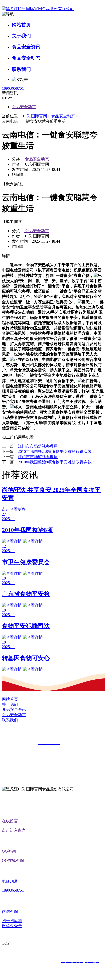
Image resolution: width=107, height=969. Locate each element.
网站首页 (21, 24)
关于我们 (22, 35)
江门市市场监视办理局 (38, 446)
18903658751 (13, 88)
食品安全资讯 (27, 46)
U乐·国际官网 (35, 116)
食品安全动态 (27, 58)
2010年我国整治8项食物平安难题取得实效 (55, 451)
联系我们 (22, 69)
